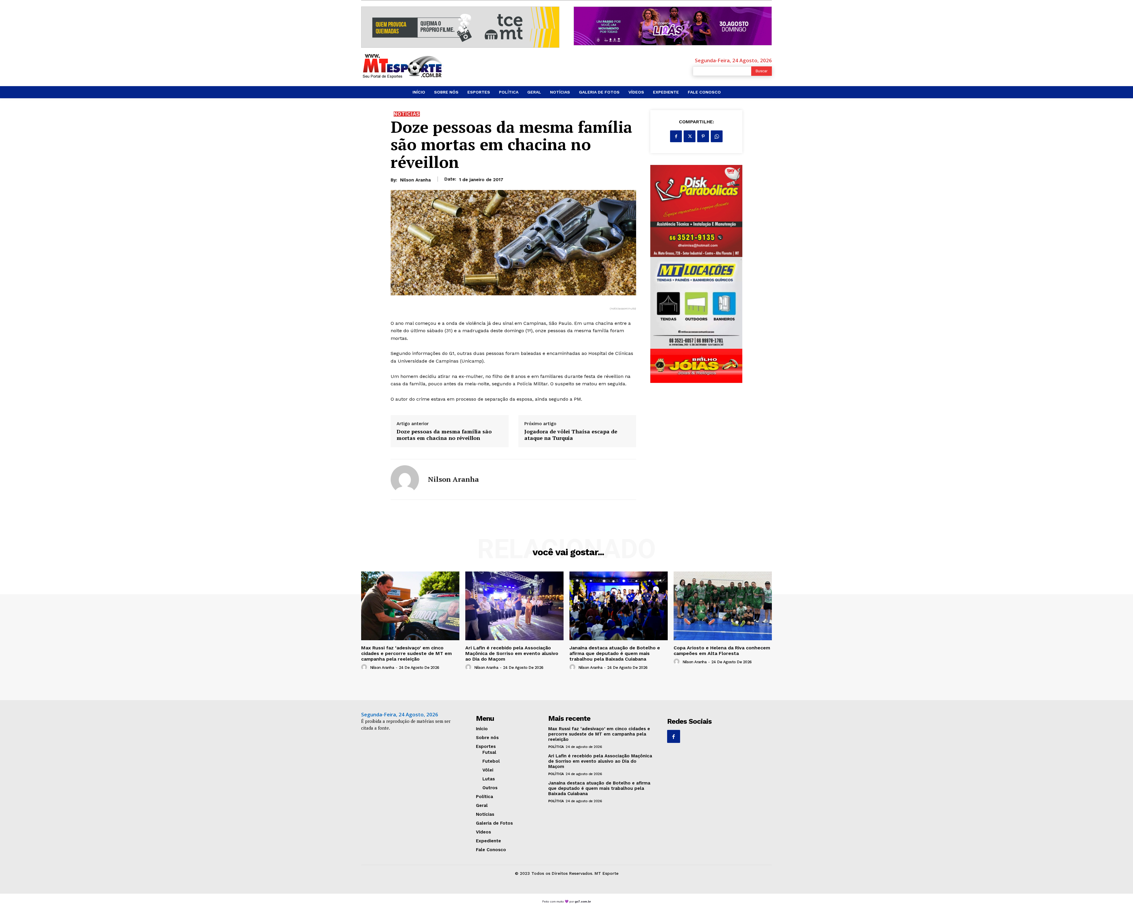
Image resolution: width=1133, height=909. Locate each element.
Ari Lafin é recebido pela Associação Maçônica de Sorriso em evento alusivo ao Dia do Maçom (511, 653)
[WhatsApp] (717, 136)
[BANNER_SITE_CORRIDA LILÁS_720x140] (673, 26)
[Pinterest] (703, 136)
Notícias (407, 114)
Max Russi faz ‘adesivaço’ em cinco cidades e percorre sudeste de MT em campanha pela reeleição (406, 653)
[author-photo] (365, 667)
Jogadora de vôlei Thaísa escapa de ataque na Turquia (570, 434)
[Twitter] (689, 136)
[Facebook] (676, 136)
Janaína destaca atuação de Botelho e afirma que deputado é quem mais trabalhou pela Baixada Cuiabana (614, 653)
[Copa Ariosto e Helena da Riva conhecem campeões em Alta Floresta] (723, 605)
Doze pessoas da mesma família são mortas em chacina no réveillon (444, 434)
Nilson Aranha (415, 180)
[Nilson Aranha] (405, 479)
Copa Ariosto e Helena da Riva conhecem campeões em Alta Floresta (722, 650)
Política (556, 747)
